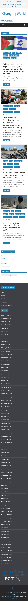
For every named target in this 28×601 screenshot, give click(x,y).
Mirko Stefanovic (15, 61)
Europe (11, 161)
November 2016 (5, 554)
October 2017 (4, 518)
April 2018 (4, 498)
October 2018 (4, 478)
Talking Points (12, 109)
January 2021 (4, 390)
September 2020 (5, 403)
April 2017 (4, 537)
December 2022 (5, 315)
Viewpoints (13, 58)
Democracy (5, 106)
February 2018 (5, 505)
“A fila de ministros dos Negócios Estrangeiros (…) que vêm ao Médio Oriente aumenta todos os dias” (13, 69)
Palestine (5, 55)
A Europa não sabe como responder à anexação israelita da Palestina (14, 175)
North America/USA (6, 266)
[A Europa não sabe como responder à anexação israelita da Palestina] (14, 152)
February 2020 (5, 426)
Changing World (14, 13)
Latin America (4, 261)
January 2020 (4, 429)
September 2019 (5, 442)
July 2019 (3, 449)
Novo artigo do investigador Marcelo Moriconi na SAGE (14, 5)
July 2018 (3, 488)
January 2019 (4, 469)
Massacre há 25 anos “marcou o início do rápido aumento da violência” (12, 226)
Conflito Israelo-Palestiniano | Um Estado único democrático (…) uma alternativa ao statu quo (13, 122)
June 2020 (3, 413)
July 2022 (3, 331)
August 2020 (4, 406)
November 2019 (5, 436)
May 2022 (3, 338)
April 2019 (4, 459)
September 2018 (5, 482)
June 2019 (3, 452)
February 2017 (5, 544)
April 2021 (4, 380)
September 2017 (5, 521)
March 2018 (4, 501)
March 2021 (4, 384)
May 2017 (3, 534)
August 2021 (4, 367)
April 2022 (4, 341)
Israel (13, 52)
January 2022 (4, 351)
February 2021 (5, 387)
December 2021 (5, 354)
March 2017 (4, 541)
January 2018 (4, 508)
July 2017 (3, 528)
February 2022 (5, 348)
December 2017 (5, 511)
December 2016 (5, 550)
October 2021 (4, 361)
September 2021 (5, 364)
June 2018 (3, 492)
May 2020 (3, 416)
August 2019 (4, 446)
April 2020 (4, 420)
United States (6, 58)
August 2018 (4, 485)
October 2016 (4, 557)
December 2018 (5, 472)
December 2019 (5, 433)
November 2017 (5, 514)
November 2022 (5, 318)
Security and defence (13, 55)
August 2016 (4, 564)
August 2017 (4, 524)
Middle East (19, 52)
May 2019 (3, 456)
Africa (2, 256)
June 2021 (3, 374)
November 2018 (5, 475)
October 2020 (4, 400)
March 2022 (4, 344)
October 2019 (4, 439)
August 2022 (4, 328)
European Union (6, 52)
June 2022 (3, 334)
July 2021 (3, 370)
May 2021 (3, 377)
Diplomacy (5, 161)
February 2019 (5, 465)
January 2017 (4, 547)
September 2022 (5, 325)
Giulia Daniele (15, 114)
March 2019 (4, 462)
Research (11, 214)
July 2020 (3, 410)
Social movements (7, 217)
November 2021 (5, 357)
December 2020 (5, 393)
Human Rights (6, 211)
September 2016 (5, 560)
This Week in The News (8, 111)
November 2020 (5, 397)
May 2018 (3, 495)
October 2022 (4, 321)
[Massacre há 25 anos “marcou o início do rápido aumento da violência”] (14, 202)
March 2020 (4, 423)
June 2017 (3, 531)
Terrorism (15, 217)
